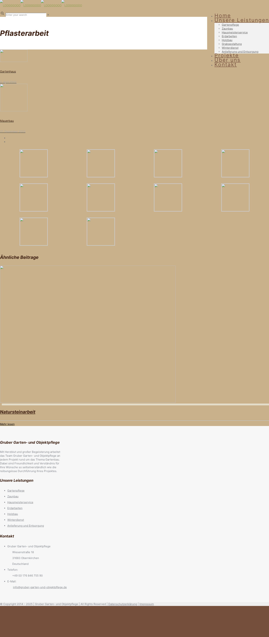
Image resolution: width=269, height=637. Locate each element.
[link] (48, 14)
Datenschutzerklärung (122, 604)
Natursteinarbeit (17, 411)
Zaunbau (12, 496)
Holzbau (12, 514)
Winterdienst (15, 520)
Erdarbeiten (15, 508)
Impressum (146, 604)
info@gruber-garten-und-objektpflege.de (40, 587)
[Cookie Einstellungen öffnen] (27, 635)
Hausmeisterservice (20, 502)
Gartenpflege (16, 490)
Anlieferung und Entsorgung (25, 525)
